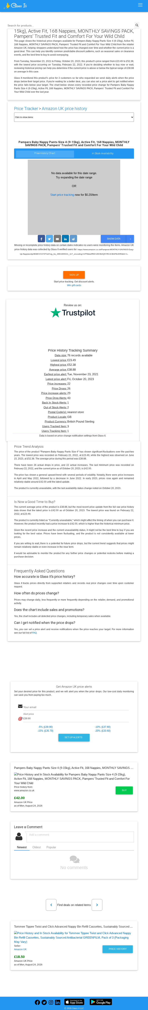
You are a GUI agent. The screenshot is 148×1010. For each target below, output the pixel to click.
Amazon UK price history (64, 108)
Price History (118, 949)
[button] (51, 905)
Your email (29, 707)
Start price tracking (62, 194)
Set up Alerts (74, 737)
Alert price (28, 714)
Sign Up (74, 275)
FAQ (34, 632)
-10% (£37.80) (102, 726)
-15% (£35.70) (45, 730)
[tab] (45, 154)
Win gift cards (74, 285)
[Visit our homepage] (21, 5)
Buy (124, 790)
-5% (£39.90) (45, 726)
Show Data (113, 238)
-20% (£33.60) (102, 730)
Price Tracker (26, 108)
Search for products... (21, 25)
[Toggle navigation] (140, 5)
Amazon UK (20, 949)
